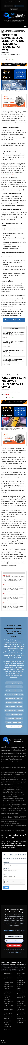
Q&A (4, 340)
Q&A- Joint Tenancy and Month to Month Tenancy (14, 351)
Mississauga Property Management (14, 694)
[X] (6, 59)
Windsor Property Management (14, 683)
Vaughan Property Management (14, 702)
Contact (17, 952)
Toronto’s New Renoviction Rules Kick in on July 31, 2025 (13, 333)
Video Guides (19, 6)
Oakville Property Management (14, 714)
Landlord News (9, 30)
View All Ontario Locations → (14, 726)
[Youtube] (4, 1040)
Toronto (16, 816)
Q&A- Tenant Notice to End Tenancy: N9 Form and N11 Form (13, 342)
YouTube (14, 9)
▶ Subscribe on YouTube (14, 945)
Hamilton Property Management (14, 722)
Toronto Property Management (14, 690)
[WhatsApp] (12, 59)
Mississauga (23, 816)
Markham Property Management (14, 706)
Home (2, 30)
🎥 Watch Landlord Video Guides (14, 940)
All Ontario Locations (19, 817)
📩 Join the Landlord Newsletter (14, 936)
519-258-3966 (10, 830)
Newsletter (8, 6)
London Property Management (14, 686)
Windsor (10, 817)
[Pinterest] (9, 59)
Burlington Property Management (14, 718)
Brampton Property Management (14, 698)
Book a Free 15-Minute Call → (14, 320)
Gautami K (6, 56)
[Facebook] (2, 59)
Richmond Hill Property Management (14, 710)
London (4, 817)
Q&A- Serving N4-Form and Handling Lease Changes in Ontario (12, 360)
